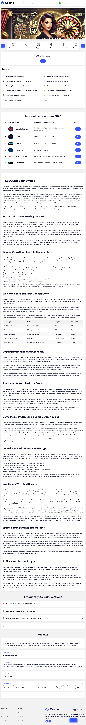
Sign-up (3, 713)
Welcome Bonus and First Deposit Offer (59, 81)
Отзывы (5, 105)
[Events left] (3, 46)
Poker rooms (50, 3)
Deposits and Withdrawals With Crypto (59, 90)
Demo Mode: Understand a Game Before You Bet (21, 90)
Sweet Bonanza (23, 721)
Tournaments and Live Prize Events (58, 86)
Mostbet (19, 150)
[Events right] (83, 46)
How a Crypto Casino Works (15, 76)
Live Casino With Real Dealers (15, 95)
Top (72, 720)
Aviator (20, 713)
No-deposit (4, 717)
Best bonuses (41, 3)
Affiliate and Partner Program (12, 100)
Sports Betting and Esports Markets (58, 95)
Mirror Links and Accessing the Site (58, 76)
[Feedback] (43, 695)
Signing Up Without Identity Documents (19, 81)
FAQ (45, 100)
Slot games (33, 3)
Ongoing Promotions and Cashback (17, 86)
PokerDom (20, 163)
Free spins (4, 721)
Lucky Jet (21, 717)
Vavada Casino (22, 129)
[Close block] (83, 70)
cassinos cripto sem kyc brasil (24, 512)
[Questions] (43, 626)
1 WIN (18, 137)
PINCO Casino (21, 156)
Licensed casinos (23, 3)
